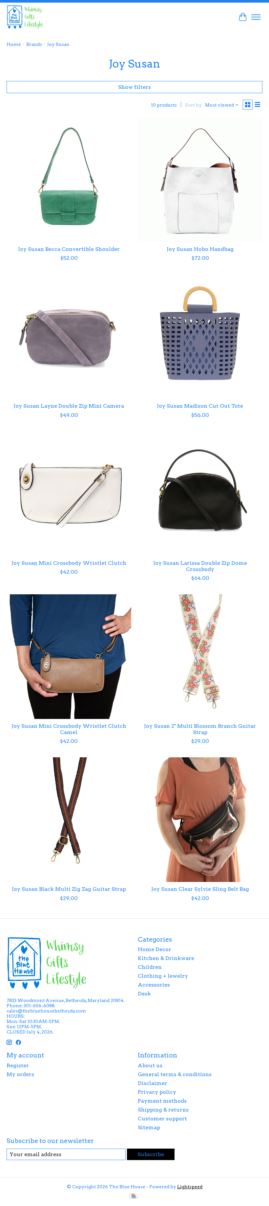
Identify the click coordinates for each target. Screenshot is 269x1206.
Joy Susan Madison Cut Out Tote (200, 406)
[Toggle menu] (255, 17)
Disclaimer (152, 1083)
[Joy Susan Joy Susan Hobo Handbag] (200, 179)
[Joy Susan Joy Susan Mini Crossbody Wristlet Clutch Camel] (69, 656)
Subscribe (150, 1154)
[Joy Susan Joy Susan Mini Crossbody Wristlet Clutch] (69, 493)
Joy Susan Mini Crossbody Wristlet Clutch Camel (68, 729)
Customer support (162, 1118)
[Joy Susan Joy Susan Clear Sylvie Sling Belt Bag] (200, 819)
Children (150, 967)
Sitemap (149, 1127)
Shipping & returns (163, 1110)
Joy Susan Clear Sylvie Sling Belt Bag (200, 889)
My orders (20, 1074)
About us (150, 1065)
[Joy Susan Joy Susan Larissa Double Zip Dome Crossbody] (200, 493)
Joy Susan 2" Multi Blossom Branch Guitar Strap (200, 729)
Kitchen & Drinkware (166, 958)
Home (14, 44)
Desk (144, 994)
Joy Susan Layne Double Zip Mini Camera (68, 406)
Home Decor (154, 949)
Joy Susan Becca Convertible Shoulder (69, 249)
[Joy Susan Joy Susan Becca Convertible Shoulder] (69, 179)
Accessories (154, 985)
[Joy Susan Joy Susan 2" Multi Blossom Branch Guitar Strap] (200, 656)
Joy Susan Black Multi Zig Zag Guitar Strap (69, 889)
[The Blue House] (25, 17)
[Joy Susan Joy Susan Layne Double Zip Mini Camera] (69, 336)
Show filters (134, 87)
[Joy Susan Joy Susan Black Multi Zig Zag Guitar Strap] (69, 819)
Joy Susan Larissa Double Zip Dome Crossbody (200, 566)
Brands (34, 44)
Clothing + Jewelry (163, 976)
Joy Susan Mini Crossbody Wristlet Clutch (68, 563)
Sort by (193, 105)
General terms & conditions (175, 1074)
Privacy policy (157, 1092)
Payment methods (162, 1101)
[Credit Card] (133, 1196)
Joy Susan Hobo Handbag (200, 249)
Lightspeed (189, 1186)
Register (18, 1065)
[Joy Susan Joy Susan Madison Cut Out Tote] (200, 336)
